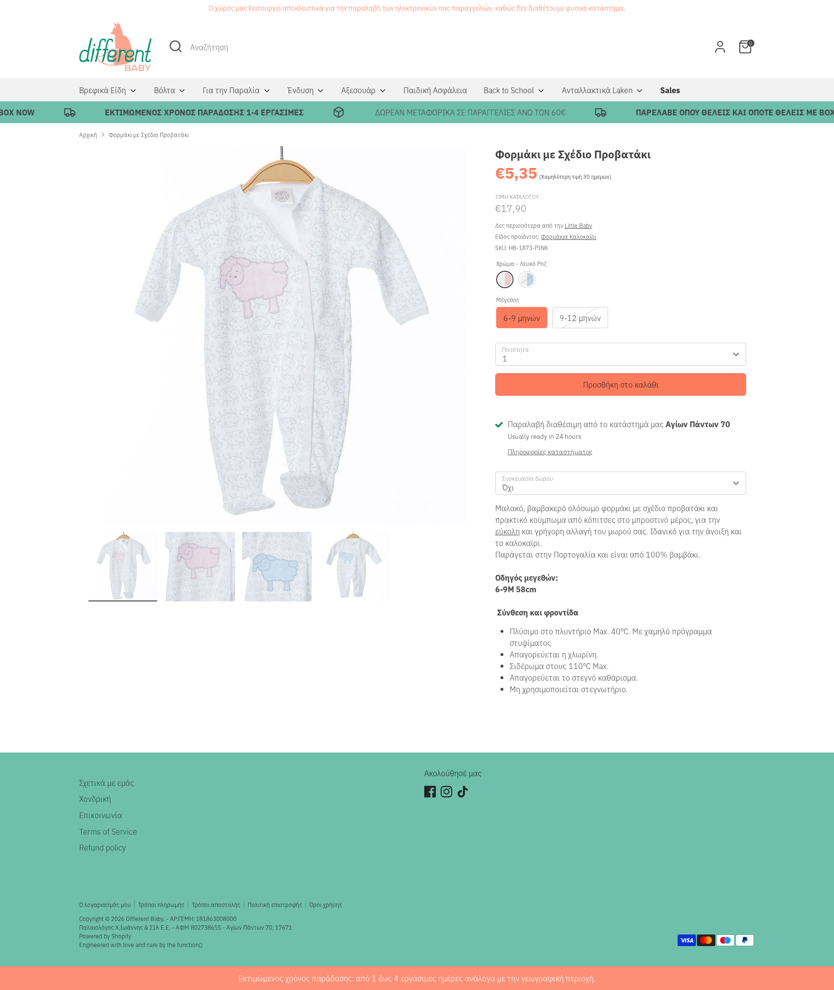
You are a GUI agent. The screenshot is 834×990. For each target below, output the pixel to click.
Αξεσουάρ (359, 89)
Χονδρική (95, 798)
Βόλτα (165, 89)
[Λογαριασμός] (720, 46)
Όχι (508, 487)
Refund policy (102, 847)
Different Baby (144, 918)
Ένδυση (302, 89)
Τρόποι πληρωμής (161, 904)
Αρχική (88, 134)
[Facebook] (430, 791)
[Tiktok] (463, 791)
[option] (277, 339)
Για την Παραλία (232, 89)
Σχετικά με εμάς (106, 782)
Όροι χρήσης (325, 904)
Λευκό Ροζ (505, 279)
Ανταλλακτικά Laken (598, 89)
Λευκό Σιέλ (527, 279)
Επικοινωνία (100, 814)
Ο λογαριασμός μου (105, 904)
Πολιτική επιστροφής (275, 904)
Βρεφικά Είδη (103, 89)
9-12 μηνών (580, 317)
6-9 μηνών (521, 317)
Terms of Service (108, 831)
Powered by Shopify (105, 936)
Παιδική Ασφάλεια (435, 89)
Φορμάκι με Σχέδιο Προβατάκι (149, 134)
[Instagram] (446, 791)
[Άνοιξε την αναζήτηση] (175, 46)
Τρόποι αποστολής (216, 904)
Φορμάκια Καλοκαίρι (568, 236)
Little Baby (578, 225)
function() (190, 944)
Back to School (510, 89)
